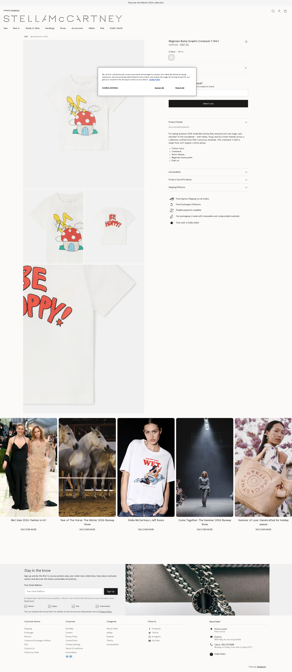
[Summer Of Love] (263, 467)
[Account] (279, 11)
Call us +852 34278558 (224, 645)
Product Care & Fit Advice (180, 180)
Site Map (69, 629)
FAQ (26, 645)
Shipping (28, 629)
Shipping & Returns (177, 187)
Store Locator (220, 629)
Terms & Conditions (74, 649)
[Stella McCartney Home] (63, 18)
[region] (147, 81)
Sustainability (175, 172)
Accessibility (71, 653)
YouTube (156, 641)
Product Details (176, 122)
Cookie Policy (71, 641)
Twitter (155, 633)
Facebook (156, 629)
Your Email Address (33, 585)
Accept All (159, 88)
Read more (29, 601)
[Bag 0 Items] (285, 11)
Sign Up (110, 592)
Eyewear (110, 637)
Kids (77, 606)
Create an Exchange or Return (37, 641)
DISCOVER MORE (28, 530)
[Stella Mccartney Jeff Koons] (146, 467)
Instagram (156, 637)
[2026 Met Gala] (28, 467)
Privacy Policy (106, 612)
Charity (110, 641)
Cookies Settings (73, 645)
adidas (54, 606)
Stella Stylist (220, 654)
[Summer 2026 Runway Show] (204, 467)
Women (31, 606)
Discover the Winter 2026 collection (146, 3)
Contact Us (29, 649)
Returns (27, 637)
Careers (69, 633)
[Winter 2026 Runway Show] (87, 467)
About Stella (112, 629)
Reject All (180, 88)
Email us (218, 637)
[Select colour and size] (246, 41)
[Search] (273, 11)
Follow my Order (31, 653)
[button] (83, 114)
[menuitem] (16, 28)
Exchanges (28, 633)
